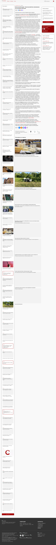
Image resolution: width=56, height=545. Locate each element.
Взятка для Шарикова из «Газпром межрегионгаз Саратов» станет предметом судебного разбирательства (48, 13)
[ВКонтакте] (18, 10)
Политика (30, 523)
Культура (30, 524)
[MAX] (22, 10)
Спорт (32, 524)
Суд (27, 523)
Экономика (21, 524)
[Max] (43, 28)
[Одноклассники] (19, 10)
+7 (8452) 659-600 (40, 525)
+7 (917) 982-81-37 (40, 524)
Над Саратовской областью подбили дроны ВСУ (48, 16)
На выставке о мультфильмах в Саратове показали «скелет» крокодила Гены (47, 10)
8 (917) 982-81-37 (45, 30)
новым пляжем (31, 117)
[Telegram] (23, 128)
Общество (22, 5)
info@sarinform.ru (45, 31)
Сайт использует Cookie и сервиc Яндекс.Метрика (7, 541)
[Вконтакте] (23, 535)
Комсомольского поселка (24, 15)
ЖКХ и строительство (25, 524)
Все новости (5, 6)
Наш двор (33, 34)
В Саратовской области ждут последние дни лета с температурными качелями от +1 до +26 (48, 19)
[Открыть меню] (53, 1)
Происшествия (25, 523)
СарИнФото (21, 525)
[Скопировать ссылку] (23, 10)
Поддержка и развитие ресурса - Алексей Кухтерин (41, 536)
